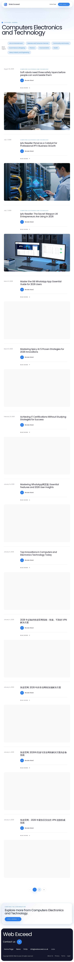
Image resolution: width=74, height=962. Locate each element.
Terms (63, 956)
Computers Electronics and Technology (34, 69)
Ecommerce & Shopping (17, 48)
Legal (68, 956)
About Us (50, 956)
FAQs (25, 949)
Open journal (12, 919)
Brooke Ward (29, 80)
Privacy (57, 956)
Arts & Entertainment (16, 43)
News (18, 949)
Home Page (8, 949)
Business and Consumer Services (38, 43)
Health (56, 48)
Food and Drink (44, 48)
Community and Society (61, 43)
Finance (32, 48)
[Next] (44, 890)
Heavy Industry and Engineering (19, 52)
